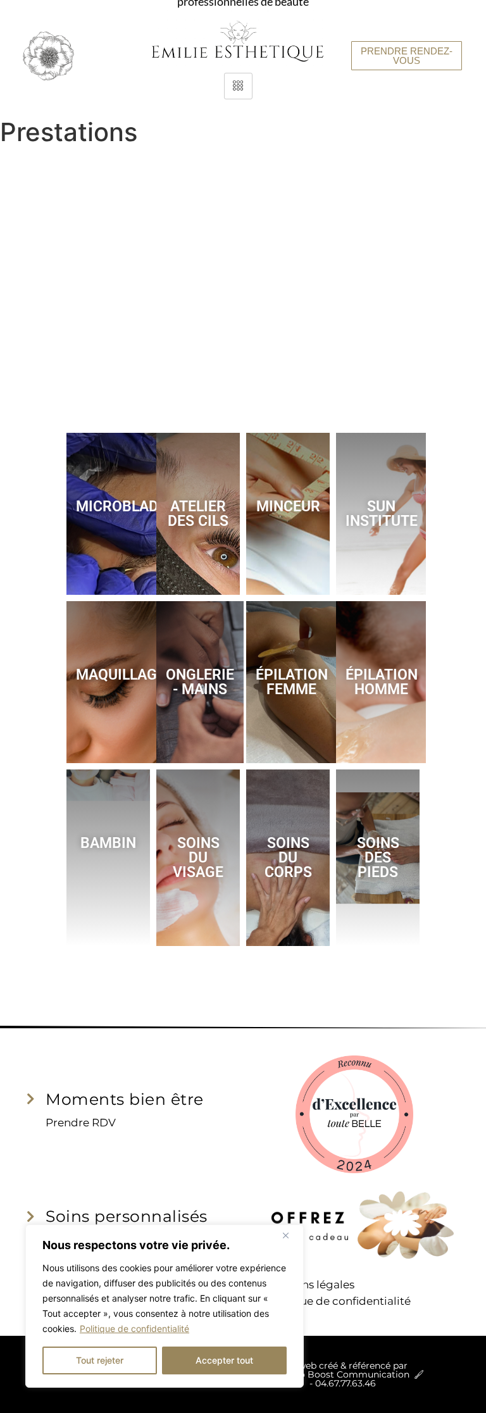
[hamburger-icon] (238, 86)
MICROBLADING (129, 506)
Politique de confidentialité (134, 1328)
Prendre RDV (81, 1122)
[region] (164, 1306)
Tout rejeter (99, 1360)
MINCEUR (288, 506)
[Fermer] (290, 1235)
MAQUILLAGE (120, 674)
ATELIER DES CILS (198, 514)
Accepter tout (224, 1360)
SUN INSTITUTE (382, 514)
